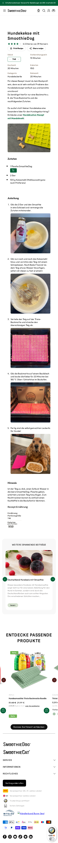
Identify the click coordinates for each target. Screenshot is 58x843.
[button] (53, 579)
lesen (12, 605)
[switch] (51, 838)
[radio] (9, 44)
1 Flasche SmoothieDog (21, 166)
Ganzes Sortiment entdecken (29, 727)
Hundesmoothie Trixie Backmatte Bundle (27, 698)
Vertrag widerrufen (14, 783)
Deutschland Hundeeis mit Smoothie (26, 579)
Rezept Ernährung (18, 507)
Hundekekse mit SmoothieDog (24, 36)
